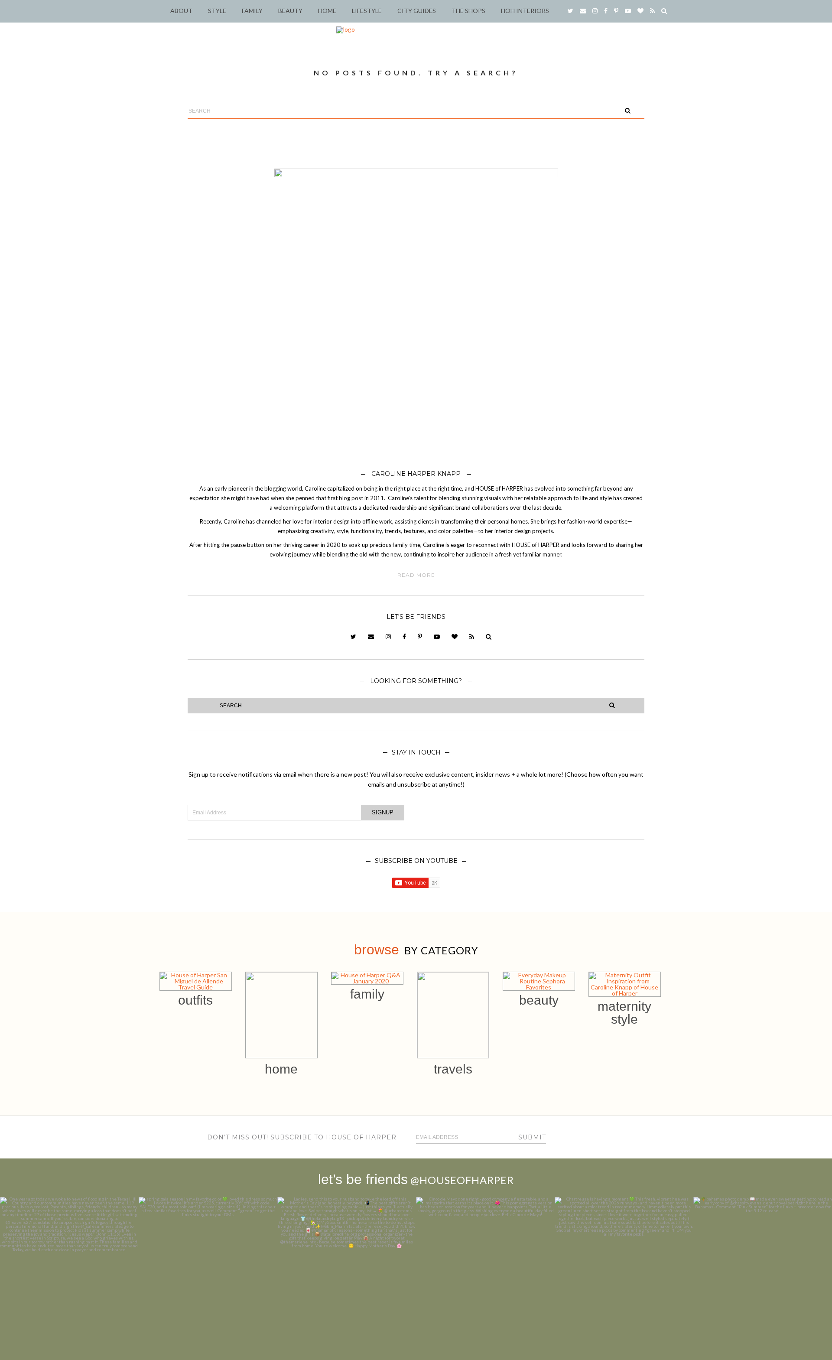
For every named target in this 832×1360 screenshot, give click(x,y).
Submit (532, 1137)
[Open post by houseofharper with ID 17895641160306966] (762, 1266)
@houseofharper (462, 1180)
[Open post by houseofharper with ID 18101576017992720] (624, 1266)
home (281, 1069)
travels (453, 1069)
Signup (382, 812)
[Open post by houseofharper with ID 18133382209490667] (346, 1266)
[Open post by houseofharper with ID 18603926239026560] (69, 1266)
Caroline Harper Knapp (416, 474)
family (367, 994)
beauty (539, 1000)
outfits (195, 1000)
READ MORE (416, 575)
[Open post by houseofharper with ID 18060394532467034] (208, 1266)
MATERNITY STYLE (624, 1012)
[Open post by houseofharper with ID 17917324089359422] (485, 1266)
